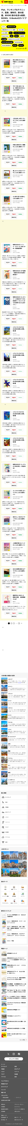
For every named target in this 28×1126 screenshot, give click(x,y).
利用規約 (3, 1106)
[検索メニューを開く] (22, 2)
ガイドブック (7, 5)
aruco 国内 (4, 33)
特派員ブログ (4, 1084)
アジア (6, 827)
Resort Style (5, 36)
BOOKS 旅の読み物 (6, 45)
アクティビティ (5, 903)
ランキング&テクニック (19, 33)
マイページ (18, 1097)
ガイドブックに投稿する (19, 1109)
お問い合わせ (17, 1111)
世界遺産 (14, 896)
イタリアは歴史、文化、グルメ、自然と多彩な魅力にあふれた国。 (17, 681)
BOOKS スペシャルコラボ (14, 39)
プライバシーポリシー (19, 1104)
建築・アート (14, 889)
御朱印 (16, 36)
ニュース (3, 1089)
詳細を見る (14, 81)
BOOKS (15, 45)
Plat (11, 33)
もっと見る (22, 1040)
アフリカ (7, 837)
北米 (6, 802)
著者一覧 (3, 1092)
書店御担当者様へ (5, 1109)
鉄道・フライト (14, 903)
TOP (2, 5)
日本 (6, 842)
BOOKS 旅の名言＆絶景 (7, 42)
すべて (3, 26)
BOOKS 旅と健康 (18, 42)
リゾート (7, 822)
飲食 (5, 889)
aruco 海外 (21, 29)
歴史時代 (22, 36)
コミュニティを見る (14, 1059)
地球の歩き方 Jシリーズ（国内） (9, 29)
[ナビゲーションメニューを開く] (26, 2)
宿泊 (23, 889)
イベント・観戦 (5, 896)
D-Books (21, 45)
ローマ (19, 682)
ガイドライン (17, 1106)
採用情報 (3, 1111)
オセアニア (8, 812)
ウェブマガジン (5, 1081)
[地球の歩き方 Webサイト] (7, 1)
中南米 (7, 807)
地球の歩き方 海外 (11, 26)
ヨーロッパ (8, 797)
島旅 (12, 36)
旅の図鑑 (4, 39)
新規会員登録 (5, 1097)
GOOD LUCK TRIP (5, 1100)
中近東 (7, 832)
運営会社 (3, 1104)
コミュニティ (4, 1095)
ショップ (22, 903)
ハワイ (7, 817)
